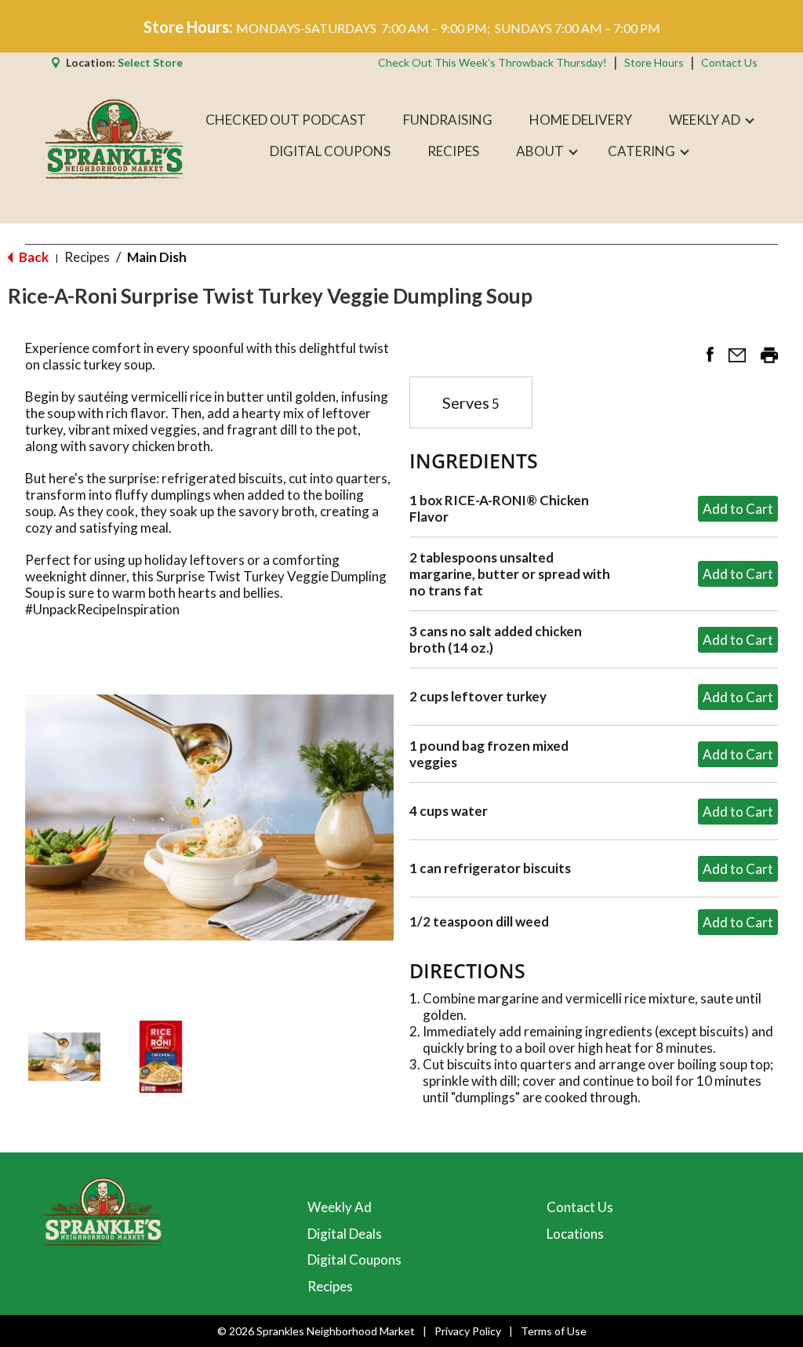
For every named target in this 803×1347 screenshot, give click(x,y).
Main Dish (157, 257)
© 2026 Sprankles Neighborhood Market (316, 1331)
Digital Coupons (354, 1259)
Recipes (87, 257)
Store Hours (654, 62)
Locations (575, 1233)
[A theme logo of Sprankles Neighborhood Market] (114, 135)
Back (32, 257)
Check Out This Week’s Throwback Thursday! (492, 62)
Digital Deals (344, 1233)
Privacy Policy (467, 1331)
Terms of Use (554, 1331)
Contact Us (729, 62)
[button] (64, 1057)
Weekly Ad (339, 1207)
